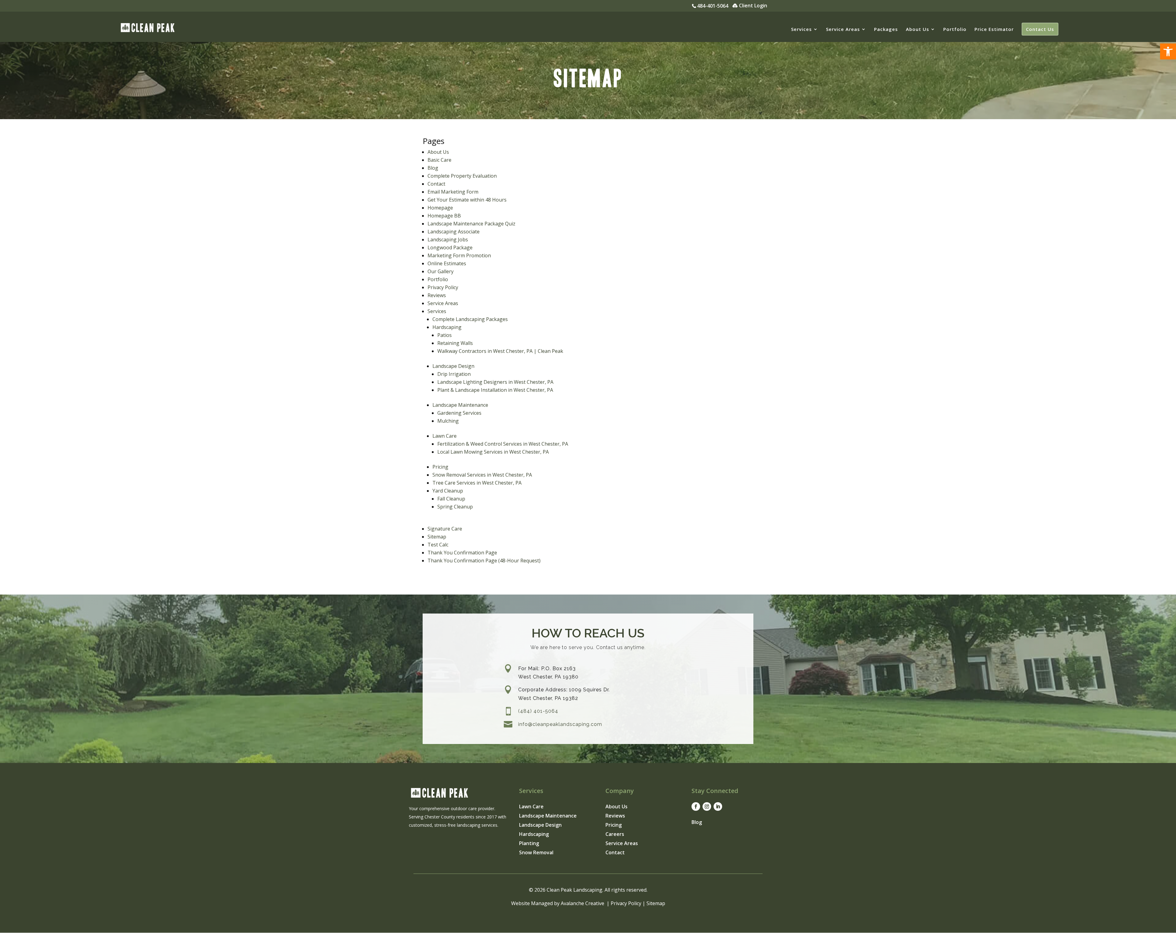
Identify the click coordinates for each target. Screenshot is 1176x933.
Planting (529, 844)
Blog (433, 167)
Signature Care (445, 528)
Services (801, 29)
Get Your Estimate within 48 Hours (467, 199)
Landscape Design (453, 366)
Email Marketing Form (453, 191)
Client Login (753, 6)
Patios (444, 335)
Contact (436, 183)
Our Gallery (441, 271)
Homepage (440, 207)
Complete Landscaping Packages (470, 319)
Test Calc (438, 544)
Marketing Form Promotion (459, 255)
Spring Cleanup (455, 506)
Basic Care (439, 160)
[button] (1168, 51)
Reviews (437, 295)
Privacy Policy (443, 287)
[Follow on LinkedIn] (718, 806)
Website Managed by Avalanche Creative (557, 903)
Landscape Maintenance (460, 405)
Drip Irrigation (454, 374)
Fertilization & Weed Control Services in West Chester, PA (502, 443)
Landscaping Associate (454, 231)
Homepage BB (444, 215)
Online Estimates (447, 263)
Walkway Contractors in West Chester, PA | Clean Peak (500, 351)
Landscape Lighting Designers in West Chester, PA (495, 382)
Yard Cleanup (447, 490)
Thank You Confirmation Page (462, 552)
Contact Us (1040, 29)
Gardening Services (459, 413)
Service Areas (843, 29)
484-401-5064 (712, 6)
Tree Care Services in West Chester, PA (477, 482)
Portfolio (955, 29)
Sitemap (437, 536)
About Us (917, 29)
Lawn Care (444, 436)
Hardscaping (447, 327)
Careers (614, 834)
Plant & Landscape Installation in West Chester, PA (495, 390)
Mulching (448, 420)
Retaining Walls (455, 343)
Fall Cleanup (451, 498)
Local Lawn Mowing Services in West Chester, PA (493, 451)
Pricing (440, 466)
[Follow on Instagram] (707, 806)
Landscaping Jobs (448, 239)
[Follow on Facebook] (696, 806)
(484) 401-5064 (538, 711)
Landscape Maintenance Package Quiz (471, 223)
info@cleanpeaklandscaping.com (560, 724)
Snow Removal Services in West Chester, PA (482, 474)
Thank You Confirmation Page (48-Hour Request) (484, 560)
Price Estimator (994, 29)
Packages (886, 29)
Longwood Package (450, 247)
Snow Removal (536, 853)
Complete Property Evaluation (462, 175)
